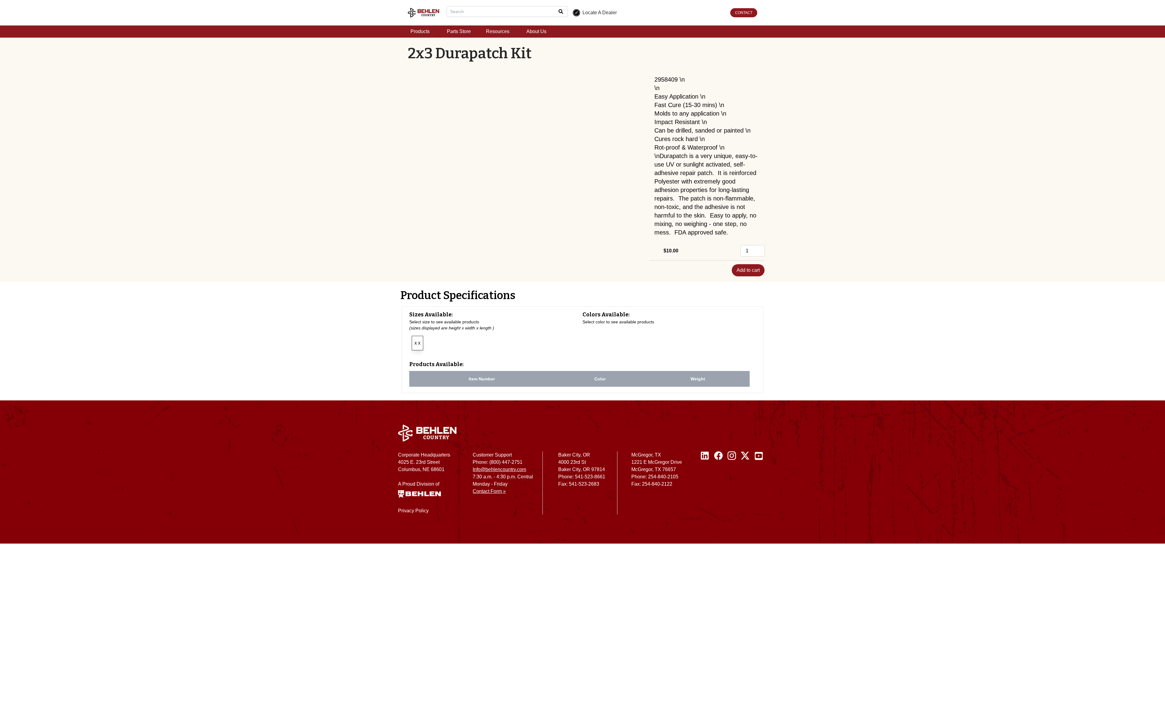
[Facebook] (718, 485)
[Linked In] (705, 485)
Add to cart (748, 270)
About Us (536, 31)
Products (420, 31)
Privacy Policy (413, 510)
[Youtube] (758, 485)
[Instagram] (732, 485)
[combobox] (507, 11)
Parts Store (459, 31)
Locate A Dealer (599, 12)
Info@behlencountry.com (499, 469)
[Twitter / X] (745, 485)
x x (417, 342)
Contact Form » (489, 491)
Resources (497, 31)
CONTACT (743, 13)
